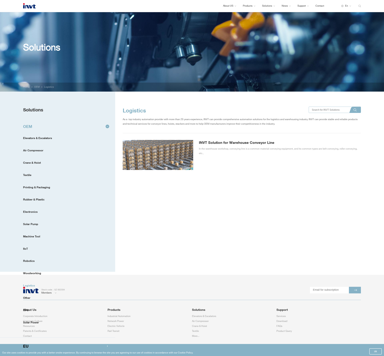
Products (247, 6)
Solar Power (31, 322)
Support (301, 6)
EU (25, 346)
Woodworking (32, 273)
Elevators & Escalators (37, 138)
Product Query (284, 331)
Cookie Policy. (185, 353)
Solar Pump (30, 224)
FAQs (279, 326)
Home (26, 87)
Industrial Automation (119, 316)
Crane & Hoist (32, 162)
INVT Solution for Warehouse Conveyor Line (236, 142)
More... (195, 336)
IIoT (25, 248)
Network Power (116, 321)
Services (281, 316)
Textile (27, 175)
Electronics (30, 211)
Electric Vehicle (116, 326)
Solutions (267, 6)
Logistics (49, 87)
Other (26, 297)
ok (375, 351)
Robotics (29, 260)
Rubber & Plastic (34, 199)
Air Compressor (33, 150)
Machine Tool (31, 236)
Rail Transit (113, 331)
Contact (319, 6)
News (285, 6)
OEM (37, 87)
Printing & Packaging (36, 187)
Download (281, 321)
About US (228, 6)
